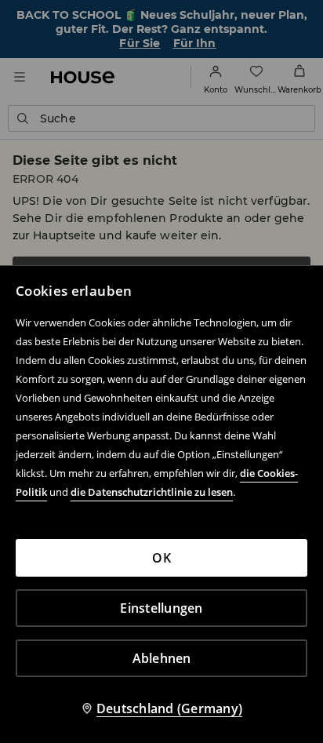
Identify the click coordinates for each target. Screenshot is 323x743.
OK (161, 557)
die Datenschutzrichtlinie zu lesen (152, 492)
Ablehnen (161, 658)
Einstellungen (161, 608)
